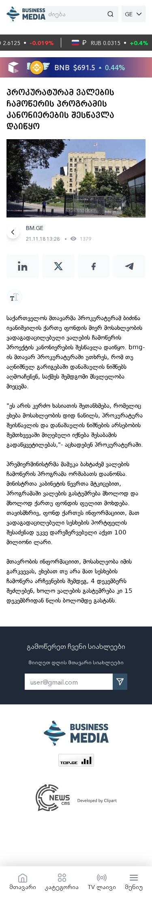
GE (129, 14)
